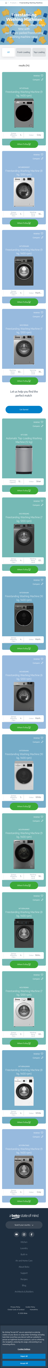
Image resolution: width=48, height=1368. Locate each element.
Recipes (24, 1279)
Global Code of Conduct (16, 1309)
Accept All (24, 1363)
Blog (24, 1285)
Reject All (24, 1356)
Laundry (24, 1248)
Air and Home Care (24, 1260)
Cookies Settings (24, 1349)
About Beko (24, 1266)
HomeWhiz (34, 1309)
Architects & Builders (24, 1291)
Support (24, 1273)
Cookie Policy (30, 1307)
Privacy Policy (15, 1307)
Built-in (24, 1254)
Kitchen (24, 1242)
